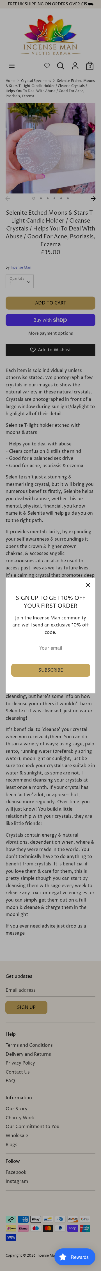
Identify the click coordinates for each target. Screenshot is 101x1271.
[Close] (88, 585)
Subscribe (50, 670)
